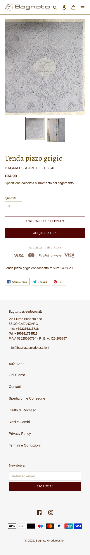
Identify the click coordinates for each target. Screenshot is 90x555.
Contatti (15, 386)
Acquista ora (45, 233)
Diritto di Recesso (22, 410)
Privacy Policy (20, 433)
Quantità (11, 198)
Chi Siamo (17, 375)
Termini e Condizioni (25, 445)
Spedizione (13, 183)
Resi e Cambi (19, 422)
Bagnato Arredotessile (50, 540)
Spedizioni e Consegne (27, 398)
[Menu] (82, 7)
